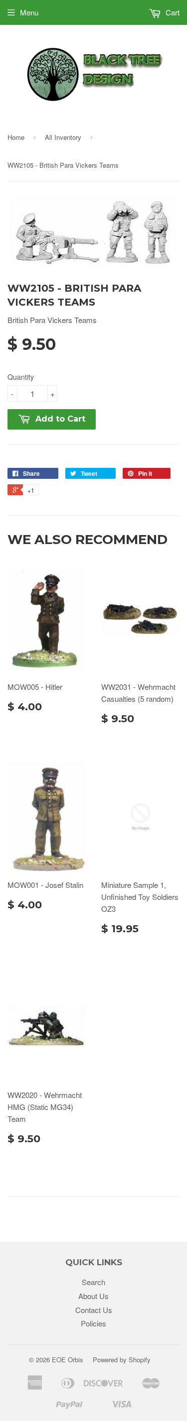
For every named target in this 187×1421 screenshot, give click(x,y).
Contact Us (93, 1310)
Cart (172, 12)
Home (15, 137)
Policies (93, 1323)
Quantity (20, 377)
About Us (93, 1296)
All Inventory (63, 137)
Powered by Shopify (122, 1359)
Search (93, 1282)
